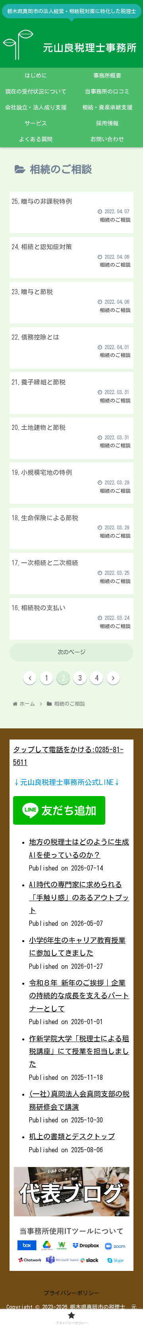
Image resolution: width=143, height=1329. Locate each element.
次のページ (71, 652)
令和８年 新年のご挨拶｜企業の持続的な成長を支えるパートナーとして (79, 995)
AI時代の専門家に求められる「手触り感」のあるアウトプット (79, 897)
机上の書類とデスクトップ (72, 1136)
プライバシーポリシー (71, 1293)
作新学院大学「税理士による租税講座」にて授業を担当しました (79, 1051)
